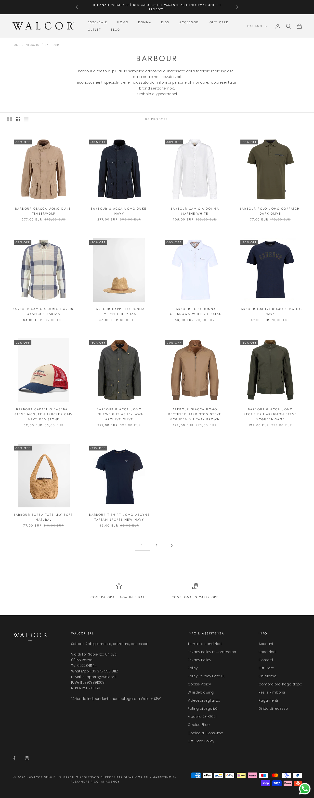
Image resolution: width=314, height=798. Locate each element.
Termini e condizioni (205, 643)
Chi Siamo (267, 676)
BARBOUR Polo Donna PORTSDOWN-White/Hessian (195, 311)
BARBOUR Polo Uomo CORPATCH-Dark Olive (270, 211)
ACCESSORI (189, 22)
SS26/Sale (97, 22)
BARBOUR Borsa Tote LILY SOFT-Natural (43, 517)
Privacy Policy (199, 659)
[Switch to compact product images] (26, 119)
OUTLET (94, 30)
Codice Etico (199, 724)
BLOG (115, 30)
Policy (193, 668)
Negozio (32, 45)
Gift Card (266, 668)
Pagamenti (268, 700)
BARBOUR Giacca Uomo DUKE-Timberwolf (43, 211)
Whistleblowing (201, 692)
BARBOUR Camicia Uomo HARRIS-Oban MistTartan (44, 311)
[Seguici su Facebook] (14, 758)
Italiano (254, 26)
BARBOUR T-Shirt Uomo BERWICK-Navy (270, 311)
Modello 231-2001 (202, 716)
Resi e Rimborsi (272, 692)
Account (266, 643)
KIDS (165, 22)
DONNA (144, 22)
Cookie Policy (199, 684)
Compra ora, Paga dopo (280, 684)
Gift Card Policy (201, 741)
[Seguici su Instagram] (27, 758)
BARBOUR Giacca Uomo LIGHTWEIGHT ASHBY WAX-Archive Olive (119, 414)
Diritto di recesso (273, 708)
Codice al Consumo (205, 733)
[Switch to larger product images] (9, 119)
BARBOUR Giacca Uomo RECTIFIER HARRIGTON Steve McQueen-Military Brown (195, 414)
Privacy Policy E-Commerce (212, 651)
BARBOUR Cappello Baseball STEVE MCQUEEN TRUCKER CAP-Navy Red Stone (43, 414)
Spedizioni (267, 651)
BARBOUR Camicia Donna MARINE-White (194, 211)
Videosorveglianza (204, 700)
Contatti (266, 659)
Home (16, 45)
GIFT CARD (219, 22)
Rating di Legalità (203, 708)
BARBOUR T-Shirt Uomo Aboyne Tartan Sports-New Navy (119, 517)
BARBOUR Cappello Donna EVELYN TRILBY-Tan (119, 311)
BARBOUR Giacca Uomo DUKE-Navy (119, 211)
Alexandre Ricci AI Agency (95, 782)
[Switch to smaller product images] (18, 119)
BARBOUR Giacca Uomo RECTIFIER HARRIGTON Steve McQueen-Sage (270, 414)
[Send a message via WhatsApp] (305, 789)
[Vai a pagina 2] (171, 545)
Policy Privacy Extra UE (206, 676)
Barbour (52, 45)
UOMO (122, 22)
